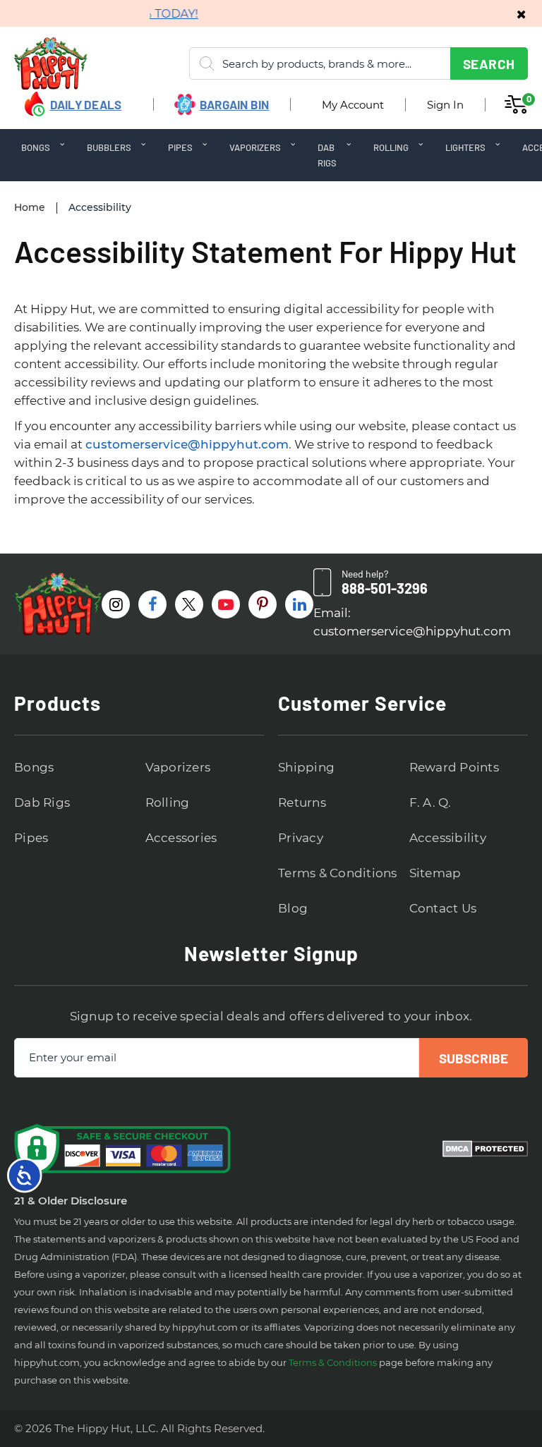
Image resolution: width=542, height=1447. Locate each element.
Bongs (34, 767)
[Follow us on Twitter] (189, 604)
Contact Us (443, 908)
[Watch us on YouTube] (226, 604)
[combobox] (358, 63)
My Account (353, 104)
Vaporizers (178, 767)
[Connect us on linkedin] (299, 604)
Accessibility (447, 838)
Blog (293, 908)
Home (29, 207)
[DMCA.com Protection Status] (485, 1149)
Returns (302, 802)
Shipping (306, 767)
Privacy (300, 838)
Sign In (445, 104)
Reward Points (454, 767)
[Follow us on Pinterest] (262, 604)
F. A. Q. (430, 802)
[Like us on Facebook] (152, 604)
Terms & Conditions (337, 873)
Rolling (167, 802)
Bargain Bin (235, 104)
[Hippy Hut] (32, 63)
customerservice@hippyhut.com (187, 444)
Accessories (181, 838)
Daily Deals (86, 104)
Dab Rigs (42, 802)
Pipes (31, 838)
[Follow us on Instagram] (116, 604)
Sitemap (435, 873)
